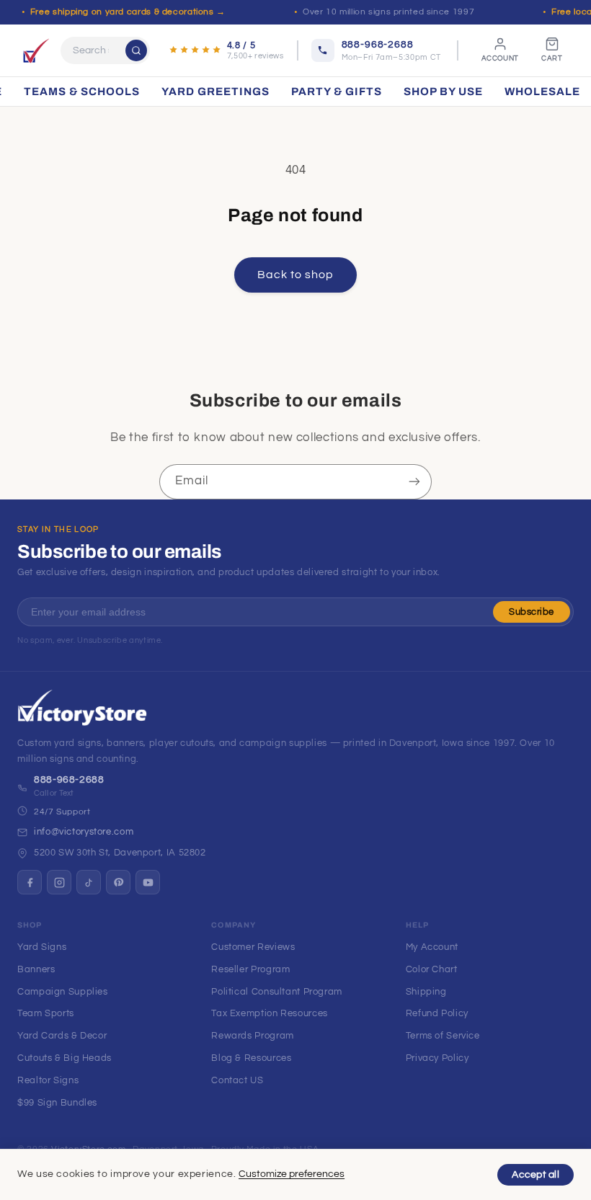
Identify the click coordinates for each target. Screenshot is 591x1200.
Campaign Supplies (62, 992)
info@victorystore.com (83, 832)
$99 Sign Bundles (57, 1103)
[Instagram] (59, 882)
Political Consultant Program (276, 992)
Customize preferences (292, 1174)
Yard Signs (41, 947)
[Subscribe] (414, 481)
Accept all (535, 1175)
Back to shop (295, 274)
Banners (36, 969)
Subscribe (531, 612)
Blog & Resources (251, 1058)
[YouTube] (147, 882)
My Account (432, 947)
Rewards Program (252, 1036)
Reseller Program (250, 969)
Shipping (426, 992)
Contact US (237, 1080)
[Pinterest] (118, 882)
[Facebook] (29, 882)
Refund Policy (437, 1013)
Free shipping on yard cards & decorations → (128, 12)
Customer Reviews (253, 947)
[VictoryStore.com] (36, 50)
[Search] (136, 50)
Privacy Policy (437, 1058)
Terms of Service (443, 1036)
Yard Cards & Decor (62, 1036)
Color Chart (432, 969)
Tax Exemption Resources (269, 1013)
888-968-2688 (69, 780)
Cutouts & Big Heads (64, 1058)
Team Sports (45, 1013)
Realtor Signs (48, 1080)
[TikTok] (88, 882)
